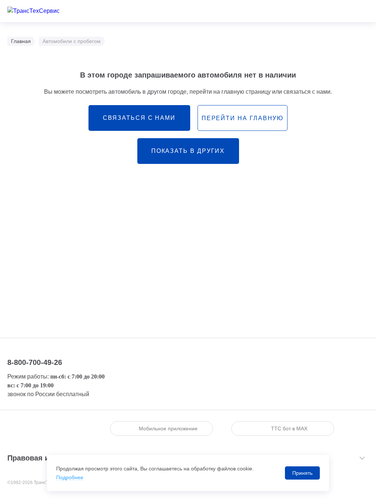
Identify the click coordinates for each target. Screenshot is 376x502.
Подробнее (69, 477)
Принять (302, 473)
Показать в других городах (188, 156)
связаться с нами (139, 118)
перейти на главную (243, 118)
